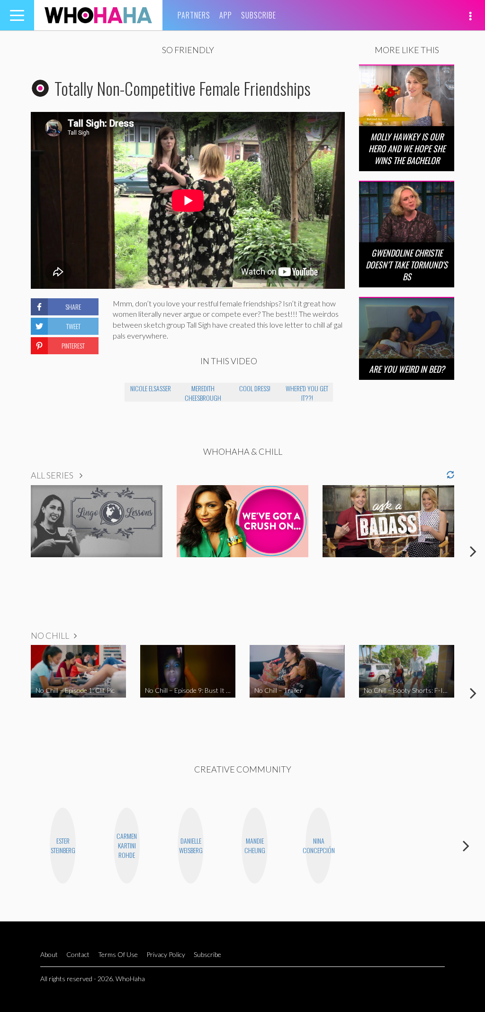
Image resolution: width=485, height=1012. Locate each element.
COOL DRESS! (254, 388)
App (225, 15)
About (49, 954)
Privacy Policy (165, 954)
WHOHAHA (98, 15)
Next (473, 551)
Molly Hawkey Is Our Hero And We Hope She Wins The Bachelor (406, 148)
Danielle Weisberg (191, 845)
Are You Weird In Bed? (407, 369)
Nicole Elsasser (150, 388)
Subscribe (258, 15)
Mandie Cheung (254, 845)
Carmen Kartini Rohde (127, 845)
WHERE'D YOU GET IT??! (307, 392)
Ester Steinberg (63, 845)
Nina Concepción (318, 845)
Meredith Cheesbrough (203, 392)
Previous (12, 551)
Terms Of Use (118, 954)
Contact (78, 954)
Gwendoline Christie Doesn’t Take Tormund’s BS (407, 265)
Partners (194, 15)
